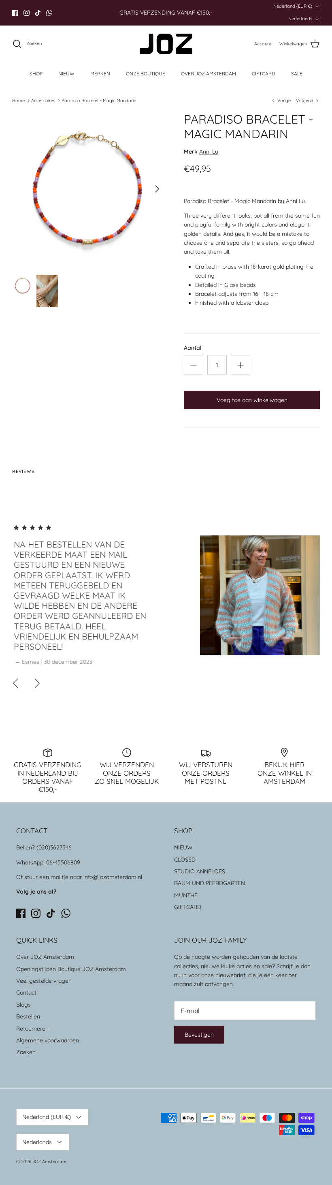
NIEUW (66, 74)
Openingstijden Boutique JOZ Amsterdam (71, 969)
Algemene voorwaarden (47, 1040)
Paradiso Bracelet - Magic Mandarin (99, 100)
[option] (89, 189)
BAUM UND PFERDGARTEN (209, 883)
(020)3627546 (54, 847)
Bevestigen (199, 1034)
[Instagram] (26, 13)
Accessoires (43, 100)
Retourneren (32, 1028)
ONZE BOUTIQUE (145, 74)
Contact (26, 992)
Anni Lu (208, 151)
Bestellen (28, 1016)
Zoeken (26, 1052)
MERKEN (100, 74)
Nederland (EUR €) (292, 6)
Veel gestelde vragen (44, 980)
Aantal (193, 347)
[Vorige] (15, 683)
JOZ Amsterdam (49, 1161)
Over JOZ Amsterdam (45, 956)
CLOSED (185, 859)
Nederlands (300, 18)
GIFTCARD (263, 74)
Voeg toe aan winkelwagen (252, 400)
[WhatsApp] (49, 13)
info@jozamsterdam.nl (112, 877)
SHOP (36, 74)
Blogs (23, 1004)
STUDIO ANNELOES (199, 871)
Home (18, 100)
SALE (296, 74)
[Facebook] (15, 13)
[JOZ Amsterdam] (166, 44)
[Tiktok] (38, 13)
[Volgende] (157, 189)
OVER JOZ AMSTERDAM (208, 74)
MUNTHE (186, 895)
